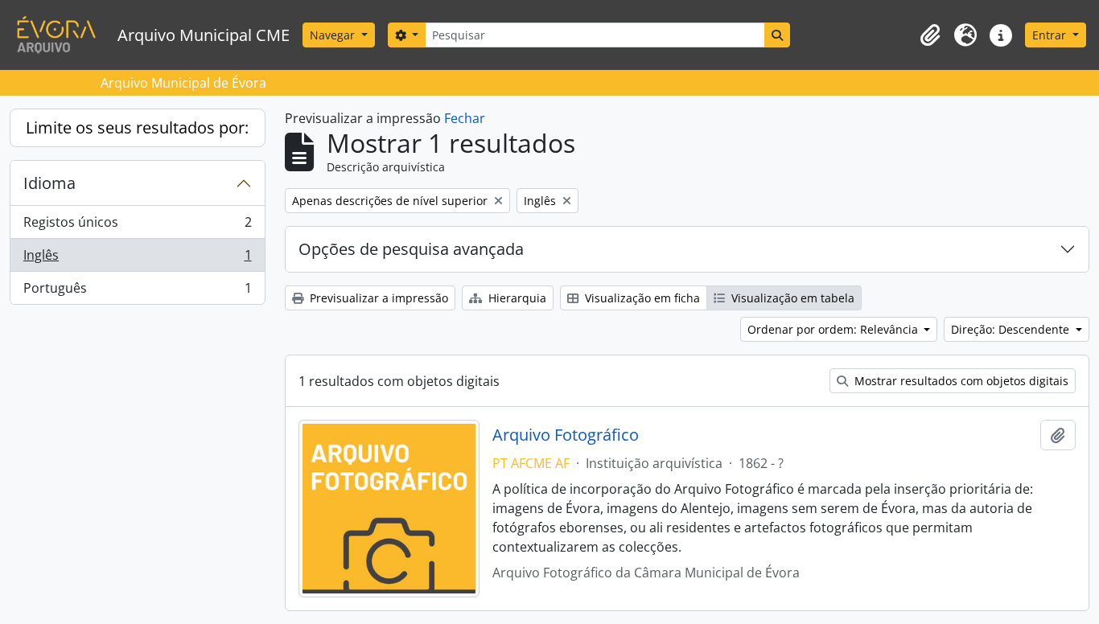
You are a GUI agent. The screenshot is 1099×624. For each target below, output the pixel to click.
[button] (930, 35)
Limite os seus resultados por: (137, 127)
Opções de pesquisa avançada (411, 249)
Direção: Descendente (1011, 329)
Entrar (1050, 35)
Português (137, 291)
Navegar (334, 35)
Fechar (464, 118)
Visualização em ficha (641, 298)
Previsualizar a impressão (377, 298)
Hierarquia (515, 298)
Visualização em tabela (791, 298)
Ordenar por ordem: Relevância (834, 329)
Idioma (49, 183)
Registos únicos (137, 226)
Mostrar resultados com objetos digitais (959, 380)
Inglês (137, 259)
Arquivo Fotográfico (565, 435)
